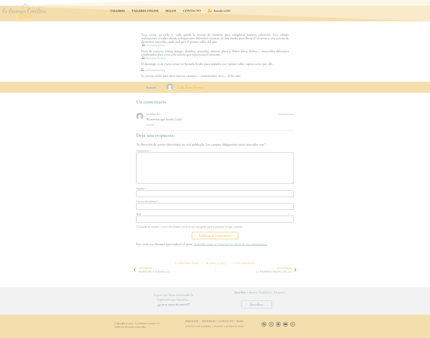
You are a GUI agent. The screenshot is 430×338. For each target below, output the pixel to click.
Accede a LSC (222, 11)
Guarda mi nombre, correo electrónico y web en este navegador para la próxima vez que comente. (191, 226)
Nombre (141, 188)
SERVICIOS (191, 321)
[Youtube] (285, 324)
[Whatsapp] (292, 324)
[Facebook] (264, 324)
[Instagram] (271, 324)
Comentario (143, 150)
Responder (150, 124)
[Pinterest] (278, 324)
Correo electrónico (147, 201)
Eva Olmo (151, 113)
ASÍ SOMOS (208, 321)
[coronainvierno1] (153, 45)
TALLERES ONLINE (145, 11)
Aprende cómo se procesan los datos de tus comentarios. (230, 244)
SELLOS (170, 11)
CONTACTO (192, 11)
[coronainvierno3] (153, 70)
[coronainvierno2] (154, 58)
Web (138, 214)
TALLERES (117, 11)
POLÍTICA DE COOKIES (198, 326)
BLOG (240, 321)
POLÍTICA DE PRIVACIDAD (229, 326)
